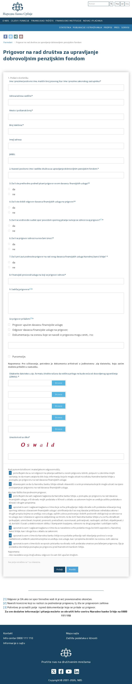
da (13, 189)
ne (13, 194)
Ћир (117, 4)
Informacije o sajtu (14, 643)
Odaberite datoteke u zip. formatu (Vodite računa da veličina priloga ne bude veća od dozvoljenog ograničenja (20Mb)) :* (63, 375)
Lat (122, 4)
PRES (117, 27)
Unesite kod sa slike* (19, 437)
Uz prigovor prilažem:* (21, 318)
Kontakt (8, 633)
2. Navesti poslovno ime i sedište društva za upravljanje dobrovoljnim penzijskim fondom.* (54, 168)
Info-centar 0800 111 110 (18, 638)
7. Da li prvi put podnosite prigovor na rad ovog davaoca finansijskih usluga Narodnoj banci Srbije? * (58, 256)
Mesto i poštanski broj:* (21, 110)
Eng (127, 4)
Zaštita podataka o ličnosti (81, 638)
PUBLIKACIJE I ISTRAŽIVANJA (87, 27)
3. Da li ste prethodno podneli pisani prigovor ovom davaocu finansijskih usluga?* (49, 183)
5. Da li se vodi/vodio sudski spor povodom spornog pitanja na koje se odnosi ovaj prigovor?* (56, 219)
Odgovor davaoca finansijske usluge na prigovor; (40, 329)
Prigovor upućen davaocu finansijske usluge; (37, 324)
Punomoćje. (19, 356)
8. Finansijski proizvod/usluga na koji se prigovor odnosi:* (37, 274)
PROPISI (108, 27)
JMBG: (12, 154)
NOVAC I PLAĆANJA (92, 21)
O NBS (6, 21)
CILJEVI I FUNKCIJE (20, 21)
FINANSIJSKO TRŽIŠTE (42, 21)
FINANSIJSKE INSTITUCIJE (68, 21)
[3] (31, 318)
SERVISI (125, 27)
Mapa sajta (72, 633)
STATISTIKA (65, 27)
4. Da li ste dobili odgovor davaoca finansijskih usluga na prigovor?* (42, 201)
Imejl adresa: (15, 139)
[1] (101, 219)
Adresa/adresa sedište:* (21, 95)
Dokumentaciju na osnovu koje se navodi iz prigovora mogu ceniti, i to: (52, 334)
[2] (30, 289)
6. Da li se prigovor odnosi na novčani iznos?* (31, 238)
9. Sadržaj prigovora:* (21, 289)
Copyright (54, 680)
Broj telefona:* (16, 125)
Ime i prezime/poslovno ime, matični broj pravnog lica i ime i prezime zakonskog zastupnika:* (55, 81)
